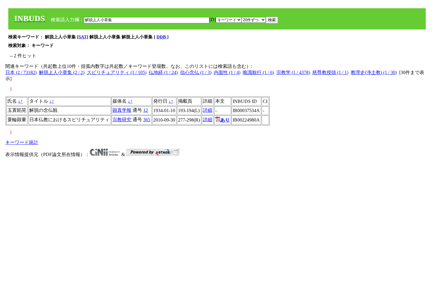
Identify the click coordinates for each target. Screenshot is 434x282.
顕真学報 (121, 110)
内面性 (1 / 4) (227, 72)
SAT (83, 37)
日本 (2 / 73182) (21, 72)
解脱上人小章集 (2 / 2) (61, 72)
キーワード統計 (21, 142)
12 (145, 110)
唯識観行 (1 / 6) (258, 72)
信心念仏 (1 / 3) (195, 72)
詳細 (207, 110)
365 (146, 119)
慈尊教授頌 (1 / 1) (330, 72)
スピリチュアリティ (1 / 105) (116, 72)
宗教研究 (121, 119)
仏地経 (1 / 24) (163, 72)
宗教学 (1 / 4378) (293, 72)
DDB (161, 37)
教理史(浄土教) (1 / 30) (374, 72)
